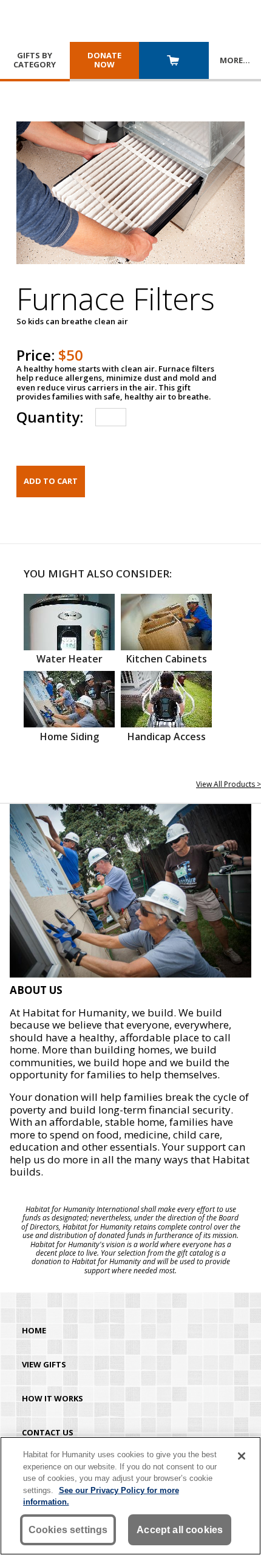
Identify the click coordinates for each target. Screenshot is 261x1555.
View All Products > (228, 784)
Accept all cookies (180, 1530)
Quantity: (49, 417)
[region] (130, 1496)
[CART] (174, 61)
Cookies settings (68, 1530)
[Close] (241, 1456)
